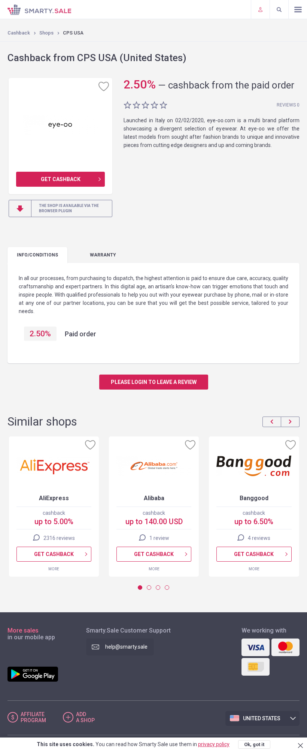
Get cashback (60, 179)
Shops (46, 33)
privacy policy (214, 744)
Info (37, 255)
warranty (103, 255)
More (53, 569)
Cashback (18, 33)
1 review (159, 538)
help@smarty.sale (126, 647)
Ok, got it (254, 744)
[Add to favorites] (103, 86)
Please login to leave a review (154, 382)
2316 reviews (59, 538)
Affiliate (33, 717)
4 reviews (259, 538)
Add (85, 717)
